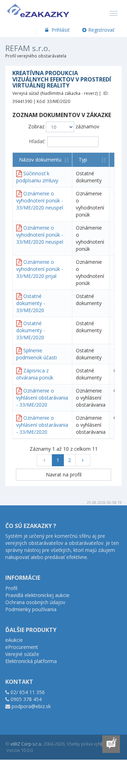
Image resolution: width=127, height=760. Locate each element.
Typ (83, 159)
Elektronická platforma (31, 661)
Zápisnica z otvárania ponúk (34, 374)
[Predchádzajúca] (44, 460)
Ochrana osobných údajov (35, 602)
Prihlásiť (59, 29)
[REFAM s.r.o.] (38, 9)
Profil (11, 588)
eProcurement (21, 647)
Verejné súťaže (22, 654)
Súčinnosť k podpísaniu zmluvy (37, 177)
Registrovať (101, 29)
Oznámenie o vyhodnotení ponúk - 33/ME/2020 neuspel (39, 200)
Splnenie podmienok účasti (36, 354)
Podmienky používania (30, 609)
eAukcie (14, 640)
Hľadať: (37, 141)
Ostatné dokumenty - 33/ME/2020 (30, 303)
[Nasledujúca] (83, 460)
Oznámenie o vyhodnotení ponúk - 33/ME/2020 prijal (39, 269)
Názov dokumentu (40, 159)
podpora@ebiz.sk (31, 706)
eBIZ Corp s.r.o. (26, 744)
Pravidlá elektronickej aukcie (37, 595)
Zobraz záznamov (63, 126)
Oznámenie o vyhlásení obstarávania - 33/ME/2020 (42, 397)
